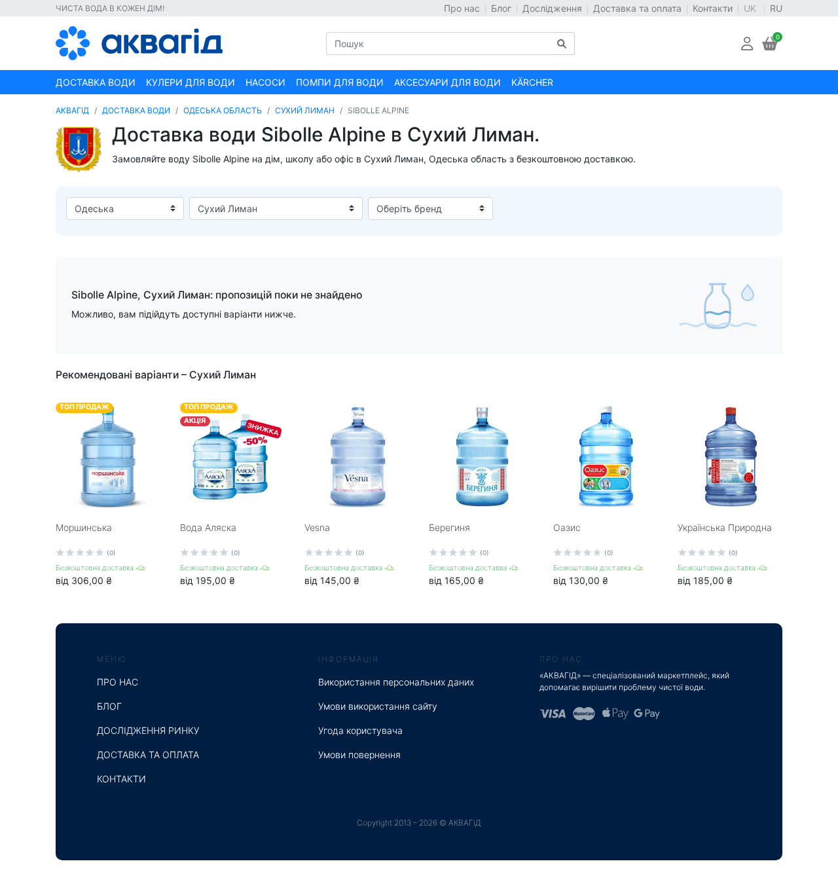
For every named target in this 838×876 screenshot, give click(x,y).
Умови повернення (359, 754)
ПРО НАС (117, 681)
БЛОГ (109, 706)
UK (751, 8)
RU (776, 8)
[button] (747, 43)
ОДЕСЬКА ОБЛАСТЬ (222, 110)
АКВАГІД (72, 110)
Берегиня (449, 527)
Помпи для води (340, 82)
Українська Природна (725, 527)
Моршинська (84, 527)
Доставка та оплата (637, 8)
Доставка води (96, 82)
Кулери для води (190, 82)
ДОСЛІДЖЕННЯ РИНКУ (148, 730)
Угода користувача (360, 730)
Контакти (713, 8)
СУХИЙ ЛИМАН (305, 110)
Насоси (265, 82)
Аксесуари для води (447, 82)
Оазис (567, 527)
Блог (501, 8)
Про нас (462, 8)
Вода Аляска (208, 527)
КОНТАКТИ (121, 778)
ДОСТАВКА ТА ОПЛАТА (148, 754)
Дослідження (552, 8)
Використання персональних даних (396, 681)
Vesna (317, 527)
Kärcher (532, 82)
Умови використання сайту (377, 706)
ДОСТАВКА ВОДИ (136, 110)
